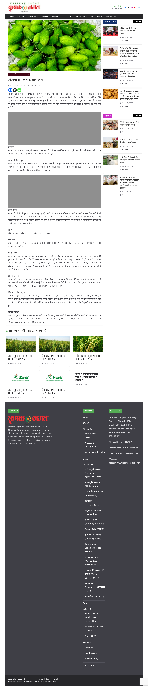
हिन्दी (119, 6)
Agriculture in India (95, 452)
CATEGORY (56, 16)
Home (11, 16)
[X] (15, 90)
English (114, 6)
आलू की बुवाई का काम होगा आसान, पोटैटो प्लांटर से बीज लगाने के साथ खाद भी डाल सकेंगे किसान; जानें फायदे (130, 95)
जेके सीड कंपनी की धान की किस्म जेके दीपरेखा (20, 391)
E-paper (45, 16)
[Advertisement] (54, 128)
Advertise (95, 16)
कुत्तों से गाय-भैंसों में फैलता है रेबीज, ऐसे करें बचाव (129, 141)
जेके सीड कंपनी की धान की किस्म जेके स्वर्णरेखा (87, 357)
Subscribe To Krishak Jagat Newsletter (92, 617)
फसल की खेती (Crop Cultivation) (19, 74)
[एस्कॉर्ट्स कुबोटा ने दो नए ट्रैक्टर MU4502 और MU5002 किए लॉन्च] (110, 78)
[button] (37, 16)
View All (138, 21)
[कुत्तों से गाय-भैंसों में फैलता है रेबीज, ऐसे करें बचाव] (110, 145)
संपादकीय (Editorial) (94, 596)
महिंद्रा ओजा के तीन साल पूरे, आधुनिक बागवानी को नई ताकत (130, 31)
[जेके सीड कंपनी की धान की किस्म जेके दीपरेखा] (21, 372)
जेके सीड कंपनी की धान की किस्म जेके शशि (54, 357)
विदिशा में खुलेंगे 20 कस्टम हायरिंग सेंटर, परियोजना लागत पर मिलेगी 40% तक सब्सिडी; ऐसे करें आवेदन (129, 52)
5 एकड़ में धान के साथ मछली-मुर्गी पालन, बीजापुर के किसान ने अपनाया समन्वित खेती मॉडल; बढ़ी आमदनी (129, 182)
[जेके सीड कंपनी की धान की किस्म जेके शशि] (54, 338)
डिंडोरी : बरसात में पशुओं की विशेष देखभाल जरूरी (130, 123)
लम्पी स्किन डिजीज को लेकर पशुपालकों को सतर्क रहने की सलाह (130, 160)
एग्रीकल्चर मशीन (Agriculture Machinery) (92, 561)
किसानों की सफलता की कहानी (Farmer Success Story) (94, 574)
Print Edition (91, 653)
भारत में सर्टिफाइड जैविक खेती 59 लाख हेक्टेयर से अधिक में (86, 377)
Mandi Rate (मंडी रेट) (94, 529)
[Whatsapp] (19, 90)
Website (89, 647)
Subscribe (80, 16)
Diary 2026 (90, 636)
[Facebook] (10, 90)
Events (70, 16)
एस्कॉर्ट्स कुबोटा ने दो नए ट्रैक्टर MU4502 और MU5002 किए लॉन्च (128, 74)
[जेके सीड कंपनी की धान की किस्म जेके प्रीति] (54, 372)
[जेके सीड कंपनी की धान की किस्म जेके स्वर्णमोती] (21, 338)
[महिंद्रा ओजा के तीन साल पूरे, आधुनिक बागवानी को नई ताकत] (110, 35)
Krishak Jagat (36, 85)
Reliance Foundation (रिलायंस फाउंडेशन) (95, 587)
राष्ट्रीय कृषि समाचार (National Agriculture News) (94, 473)
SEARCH (20, 16)
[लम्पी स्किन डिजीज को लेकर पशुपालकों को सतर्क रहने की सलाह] (110, 164)
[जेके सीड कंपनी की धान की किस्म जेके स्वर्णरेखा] (88, 338)
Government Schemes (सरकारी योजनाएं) (93, 547)
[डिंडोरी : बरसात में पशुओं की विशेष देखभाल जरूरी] (110, 128)
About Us (32, 16)
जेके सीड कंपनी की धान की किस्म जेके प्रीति (54, 391)
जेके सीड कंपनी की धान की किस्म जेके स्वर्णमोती (20, 357)
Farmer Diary (91, 658)
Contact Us (111, 16)
